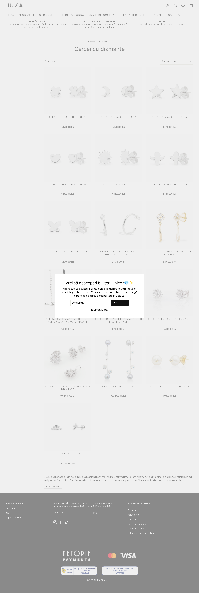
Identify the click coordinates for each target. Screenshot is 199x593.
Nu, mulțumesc (99, 310)
